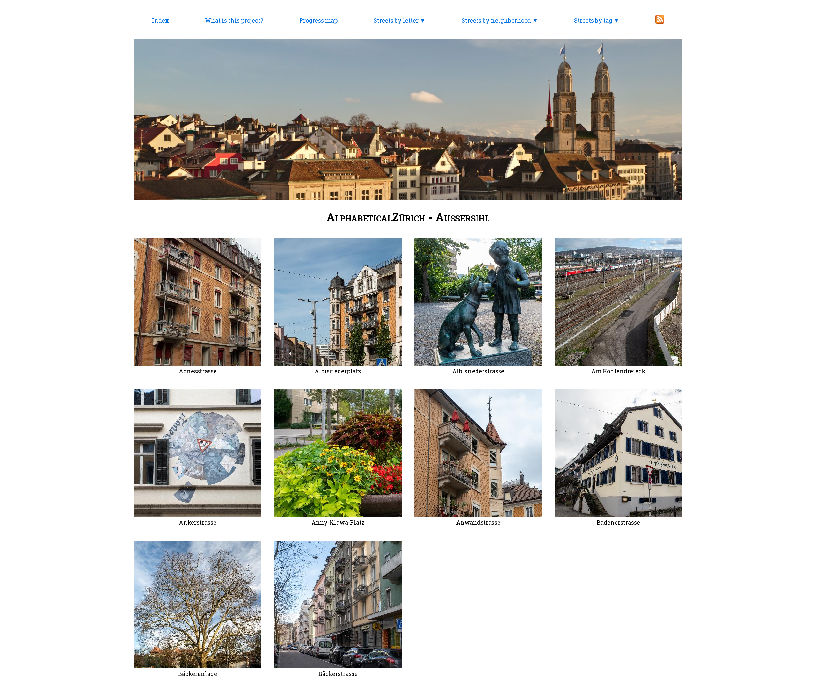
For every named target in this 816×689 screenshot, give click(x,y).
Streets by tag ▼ (596, 20)
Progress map (318, 20)
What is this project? (234, 20)
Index (160, 20)
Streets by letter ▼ (400, 20)
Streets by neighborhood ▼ (500, 20)
